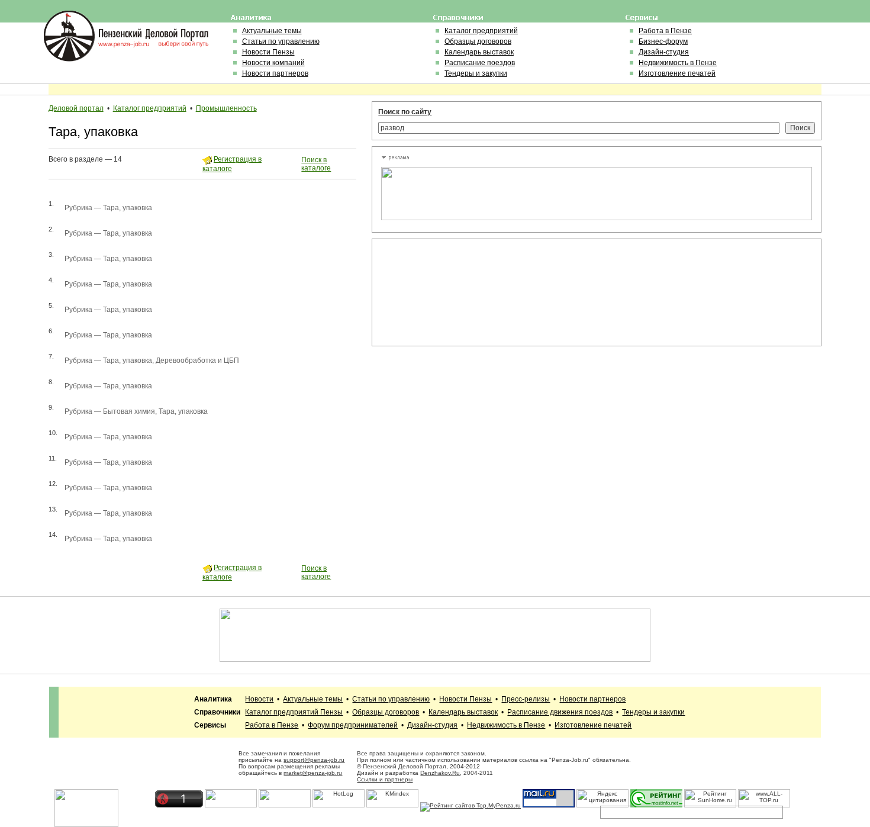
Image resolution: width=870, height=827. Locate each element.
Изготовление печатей (677, 73)
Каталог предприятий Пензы (294, 712)
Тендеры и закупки (475, 73)
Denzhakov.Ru (440, 773)
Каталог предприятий (481, 31)
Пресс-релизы (525, 699)
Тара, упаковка (127, 208)
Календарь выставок (479, 52)
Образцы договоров (477, 41)
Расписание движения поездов (560, 712)
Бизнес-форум (663, 41)
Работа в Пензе (665, 31)
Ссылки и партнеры (385, 779)
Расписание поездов (479, 63)
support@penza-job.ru (313, 760)
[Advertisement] (434, 292)
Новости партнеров (275, 73)
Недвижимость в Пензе (678, 63)
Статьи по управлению (281, 41)
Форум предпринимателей (353, 725)
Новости (259, 699)
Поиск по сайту (404, 112)
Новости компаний (273, 63)
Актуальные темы (272, 31)
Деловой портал (76, 108)
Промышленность (226, 108)
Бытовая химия (129, 411)
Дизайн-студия (664, 52)
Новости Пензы (268, 52)
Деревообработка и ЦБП (197, 360)
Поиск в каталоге (316, 164)
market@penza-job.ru (312, 773)
